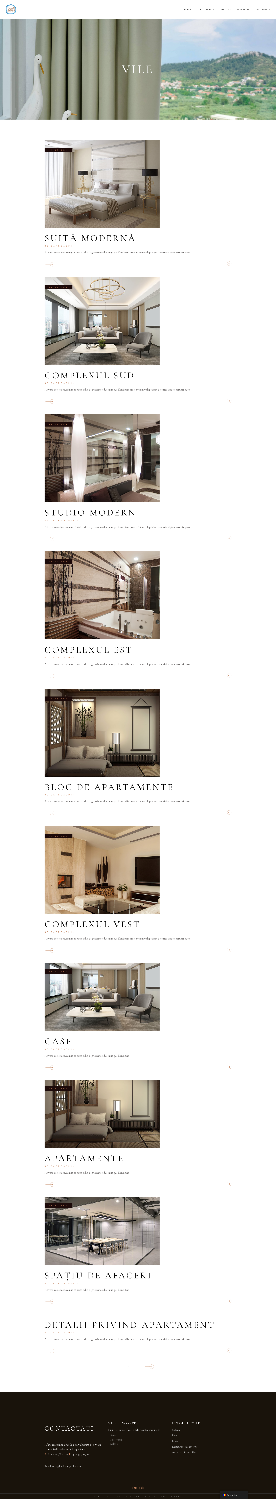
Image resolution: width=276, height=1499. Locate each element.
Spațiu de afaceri (98, 1275)
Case (58, 1041)
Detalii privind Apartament (130, 1324)
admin (69, 246)
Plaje (174, 1435)
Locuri (176, 1441)
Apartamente (84, 1158)
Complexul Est (89, 649)
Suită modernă (90, 238)
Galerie (176, 1430)
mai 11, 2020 (58, 971)
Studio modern (90, 512)
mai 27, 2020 (58, 150)
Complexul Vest (92, 924)
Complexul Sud (90, 375)
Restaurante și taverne (184, 1446)
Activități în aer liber (184, 1452)
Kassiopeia (116, 1439)
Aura (113, 1435)
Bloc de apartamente (109, 787)
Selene (114, 1444)
